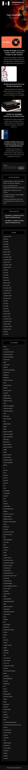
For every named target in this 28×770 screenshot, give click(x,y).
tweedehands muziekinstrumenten (12, 725)
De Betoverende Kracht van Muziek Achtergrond (14, 85)
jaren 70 (5, 478)
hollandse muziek (7, 460)
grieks (5, 452)
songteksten (6, 683)
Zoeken (5, 165)
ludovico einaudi (7, 534)
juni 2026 (5, 241)
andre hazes (6, 359)
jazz (4, 485)
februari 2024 (6, 313)
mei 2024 (5, 306)
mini (4, 544)
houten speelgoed (8, 462)
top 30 (5, 712)
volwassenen (6, 745)
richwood (5, 652)
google (5, 449)
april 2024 (6, 308)
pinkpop (5, 619)
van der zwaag (7, 732)
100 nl (4, 346)
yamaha (5, 753)
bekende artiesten (8, 380)
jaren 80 (5, 480)
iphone (5, 465)
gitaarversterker (7, 444)
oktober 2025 (6, 262)
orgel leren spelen (8, 606)
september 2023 (7, 326)
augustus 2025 (7, 267)
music (5, 552)
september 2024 (7, 295)
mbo (4, 537)
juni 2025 (5, 272)
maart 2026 (6, 249)
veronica (5, 735)
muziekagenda (7, 568)
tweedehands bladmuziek (9, 722)
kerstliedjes (6, 490)
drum (4, 403)
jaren (4, 472)
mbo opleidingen (7, 539)
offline (5, 596)
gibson (5, 426)
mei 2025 (5, 275)
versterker (6, 737)
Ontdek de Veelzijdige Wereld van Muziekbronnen (14, 115)
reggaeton (6, 650)
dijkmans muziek (7, 400)
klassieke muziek (7, 519)
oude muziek (6, 614)
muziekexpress (7, 570)
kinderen (5, 503)
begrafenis (6, 377)
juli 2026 (5, 239)
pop (4, 622)
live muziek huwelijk (8, 532)
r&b (4, 637)
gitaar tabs (6, 439)
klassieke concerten (8, 514)
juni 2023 (5, 334)
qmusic (5, 634)
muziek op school (7, 565)
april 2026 (6, 246)
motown (5, 550)
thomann (5, 707)
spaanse (5, 691)
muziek (5, 555)
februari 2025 (6, 282)
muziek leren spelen (8, 562)
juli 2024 (5, 300)
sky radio (5, 681)
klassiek (5, 511)
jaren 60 (5, 475)
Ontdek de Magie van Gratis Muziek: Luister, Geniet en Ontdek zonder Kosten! (14, 53)
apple (4, 362)
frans (4, 413)
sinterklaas (6, 676)
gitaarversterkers (7, 447)
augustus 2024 (7, 298)
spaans (5, 689)
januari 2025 (6, 285)
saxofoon (5, 668)
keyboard (5, 496)
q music (5, 632)
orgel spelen (6, 609)
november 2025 (7, 259)
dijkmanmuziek (7, 398)
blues (4, 382)
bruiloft (5, 388)
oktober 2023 (6, 324)
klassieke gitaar (7, 516)
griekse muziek (7, 454)
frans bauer (6, 416)
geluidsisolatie (7, 424)
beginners (6, 375)
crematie (5, 393)
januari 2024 (6, 316)
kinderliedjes (6, 506)
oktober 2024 (6, 293)
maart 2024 (6, 311)
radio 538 (5, 640)
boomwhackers (7, 385)
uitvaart (5, 727)
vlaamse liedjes (7, 743)
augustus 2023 (7, 329)
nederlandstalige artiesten (10, 586)
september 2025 (7, 264)
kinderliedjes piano (8, 508)
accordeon (6, 349)
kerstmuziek (6, 493)
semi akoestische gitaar (9, 670)
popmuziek (6, 627)
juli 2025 (5, 270)
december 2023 (7, 318)
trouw (5, 719)
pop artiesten (6, 624)
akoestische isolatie (8, 357)
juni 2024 (5, 303)
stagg (4, 701)
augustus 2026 (7, 236)
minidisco (5, 547)
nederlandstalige (7, 583)
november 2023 (7, 321)
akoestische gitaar (8, 354)
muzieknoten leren (8, 573)
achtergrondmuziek (8, 352)
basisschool (6, 372)
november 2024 (7, 290)
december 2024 (7, 288)
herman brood (7, 457)
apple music (6, 364)
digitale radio (6, 395)
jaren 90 (5, 483)
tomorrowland (7, 709)
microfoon (6, 542)
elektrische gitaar (7, 408)
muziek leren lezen (8, 560)
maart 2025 (6, 280)
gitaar (4, 429)
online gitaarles (7, 598)
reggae (5, 647)
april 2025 (6, 277)
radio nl (5, 642)
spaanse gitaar (7, 694)
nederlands (6, 578)
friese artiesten (7, 418)
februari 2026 (6, 252)
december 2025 (7, 257)
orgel (4, 604)
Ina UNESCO (8, 220)
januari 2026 (6, 254)
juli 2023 (5, 331)
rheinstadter (8, 215)
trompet (5, 714)
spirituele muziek (7, 696)
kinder (5, 501)
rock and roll (6, 658)
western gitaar (7, 748)
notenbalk (5, 591)
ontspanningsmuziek (8, 601)
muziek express (7, 557)
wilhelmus (6, 750)
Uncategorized (7, 730)
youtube (5, 755)
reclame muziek (7, 645)
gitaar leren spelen (8, 434)
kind (4, 498)
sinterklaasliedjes (7, 678)
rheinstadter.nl (17, 2)
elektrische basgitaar (8, 406)
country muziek (7, 390)
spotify (5, 699)
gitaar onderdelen (8, 436)
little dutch (6, 526)
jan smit (5, 470)
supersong (6, 704)
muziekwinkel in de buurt (10, 575)
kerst (4, 488)
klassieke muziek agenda (9, 521)
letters (5, 524)
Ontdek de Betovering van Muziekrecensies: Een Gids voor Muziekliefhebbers (14, 144)
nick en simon (7, 588)
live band (5, 529)
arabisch (5, 367)
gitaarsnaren (6, 442)
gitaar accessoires (8, 431)
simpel (5, 673)
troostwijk (6, 717)
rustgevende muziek (8, 665)
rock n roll (6, 663)
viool (4, 740)
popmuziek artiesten (8, 629)
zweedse (5, 758)
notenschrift (6, 593)
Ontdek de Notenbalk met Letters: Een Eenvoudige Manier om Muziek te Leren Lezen (13, 201)
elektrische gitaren (8, 411)
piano (4, 616)
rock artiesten (7, 660)
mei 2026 (5, 244)
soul (4, 686)
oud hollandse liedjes (8, 611)
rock (4, 655)
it (3, 467)
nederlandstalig (7, 580)
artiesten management (9, 370)
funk (4, 421)
